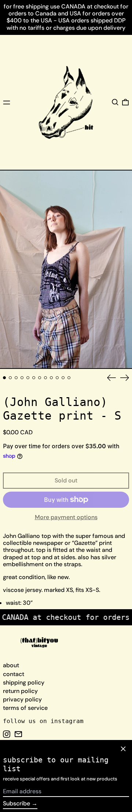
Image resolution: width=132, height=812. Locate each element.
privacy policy (22, 699)
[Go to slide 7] (39, 377)
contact (13, 674)
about (11, 665)
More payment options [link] (66, 517)
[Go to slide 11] (63, 377)
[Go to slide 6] (33, 377)
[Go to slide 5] (27, 377)
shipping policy (23, 682)
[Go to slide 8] (45, 377)
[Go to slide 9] (51, 377)
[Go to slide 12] (68, 377)
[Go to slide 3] (16, 377)
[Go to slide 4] (22, 377)
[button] (115, 102)
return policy (20, 691)
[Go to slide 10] (57, 377)
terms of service (25, 708)
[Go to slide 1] (4, 377)
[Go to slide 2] (10, 377)
